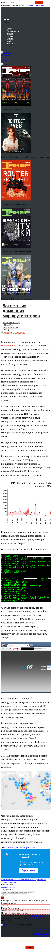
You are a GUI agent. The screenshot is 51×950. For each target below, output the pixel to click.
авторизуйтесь (8, 887)
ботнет (9, 847)
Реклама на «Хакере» (41, 934)
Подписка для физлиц (41, 929)
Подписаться (28, 870)
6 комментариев (10, 327)
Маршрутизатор (19, 847)
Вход (48, 4)
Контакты (46, 936)
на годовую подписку (33, 5)
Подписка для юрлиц (41, 931)
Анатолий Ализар (11, 322)
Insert (29, 947)
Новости (31, 847)
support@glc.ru (37, 916)
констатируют (8, 345)
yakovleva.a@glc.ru (34, 918)
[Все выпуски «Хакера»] (1, 48)
